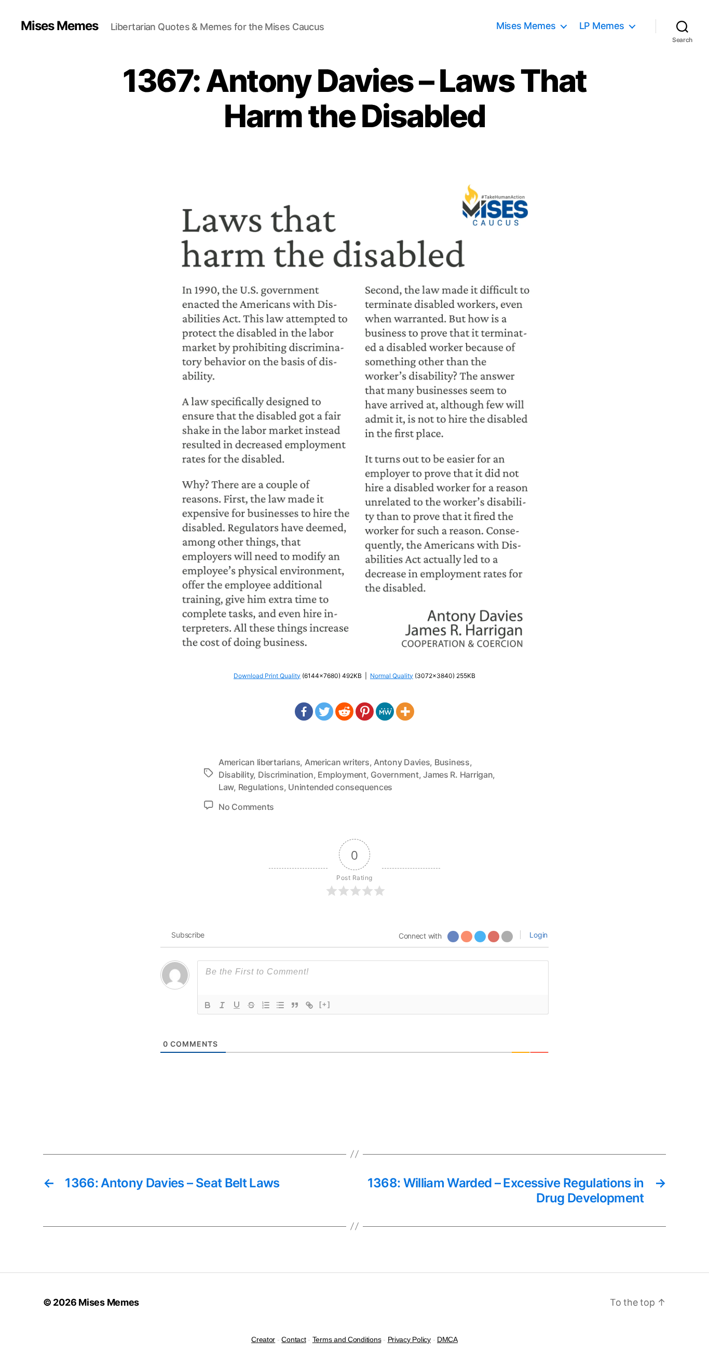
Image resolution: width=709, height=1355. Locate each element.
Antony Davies (402, 762)
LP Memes (601, 25)
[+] (325, 1004)
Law (226, 787)
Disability (236, 774)
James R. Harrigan (458, 774)
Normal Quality (391, 676)
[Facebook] (304, 711)
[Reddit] (344, 711)
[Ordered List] (265, 1005)
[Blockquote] (295, 1005)
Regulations (261, 787)
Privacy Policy (409, 1339)
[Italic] (222, 1005)
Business (452, 762)
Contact (293, 1339)
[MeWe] (385, 711)
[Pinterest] (365, 711)
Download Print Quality (267, 676)
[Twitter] (324, 711)
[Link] (309, 1005)
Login (538, 934)
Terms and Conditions (346, 1339)
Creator (263, 1339)
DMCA (447, 1339)
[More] (405, 711)
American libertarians (259, 762)
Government (394, 774)
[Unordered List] (280, 1005)
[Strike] (251, 1005)
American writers (337, 762)
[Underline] (236, 1005)
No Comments (246, 807)
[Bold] (207, 1005)
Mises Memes (59, 26)
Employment (342, 774)
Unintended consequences (340, 787)
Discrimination (285, 774)
